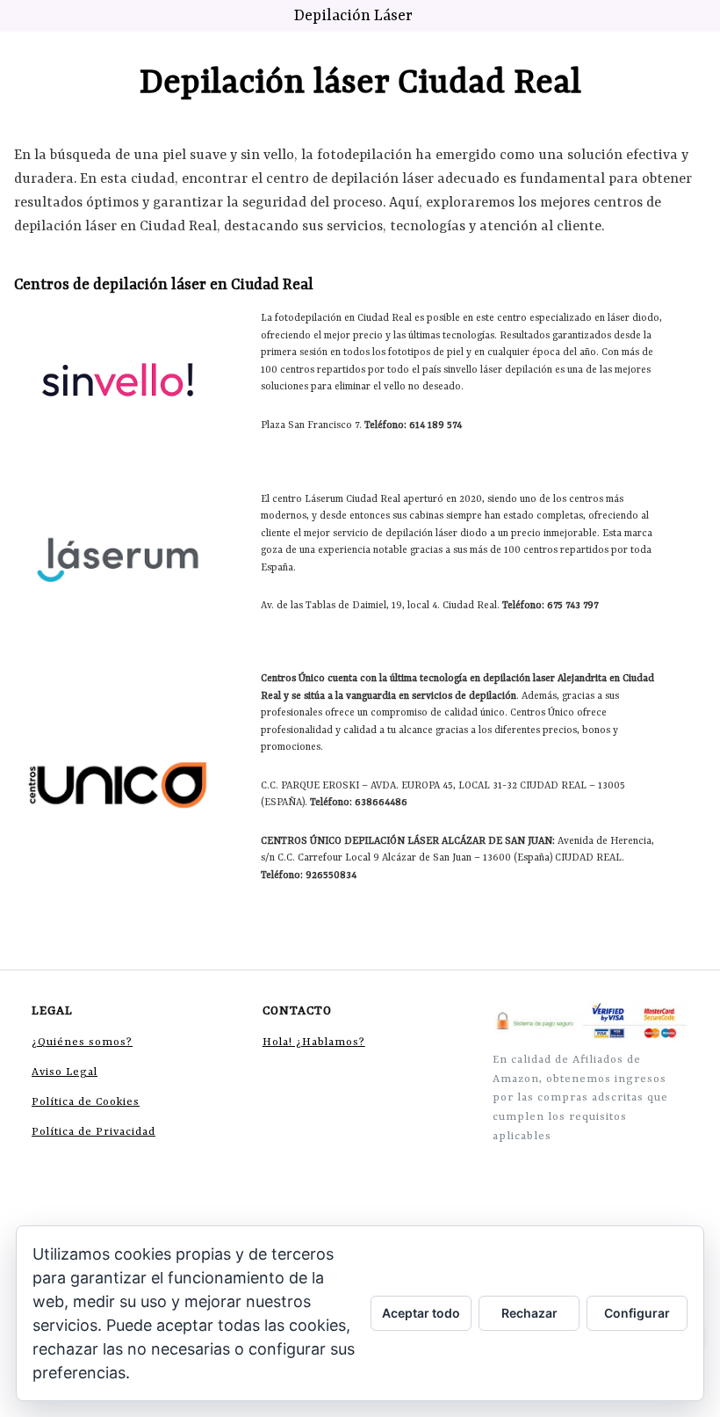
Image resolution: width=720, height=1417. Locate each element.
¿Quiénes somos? (82, 1042)
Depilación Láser (353, 16)
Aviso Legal (64, 1072)
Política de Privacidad (93, 1132)
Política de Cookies (86, 1102)
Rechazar (529, 1312)
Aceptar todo (421, 1312)
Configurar (637, 1312)
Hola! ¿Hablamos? (314, 1042)
